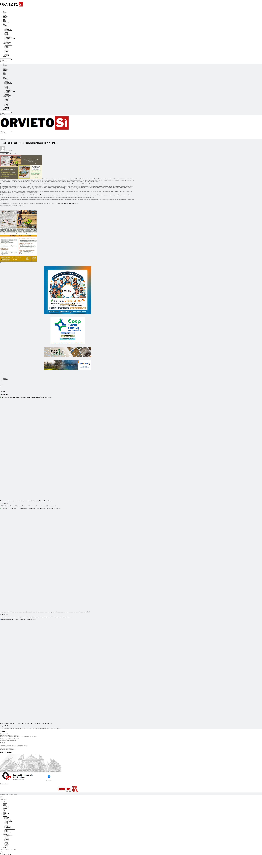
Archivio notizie (12, 153)
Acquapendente (8, 45)
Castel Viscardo (8, 30)
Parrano (7, 39)
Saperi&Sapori (6, 16)
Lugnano (7, 50)
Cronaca (4, 15)
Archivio (4, 56)
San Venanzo (8, 42)
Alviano (6, 46)
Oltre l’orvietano (6, 43)
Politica (4, 20)
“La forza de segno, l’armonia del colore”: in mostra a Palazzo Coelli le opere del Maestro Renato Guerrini (26, 501)
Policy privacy (12, 749)
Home (4, 11)
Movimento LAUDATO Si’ (37, 195)
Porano (7, 41)
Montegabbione (8, 37)
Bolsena (7, 49)
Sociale (4, 21)
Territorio (5, 25)
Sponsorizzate (6, 23)
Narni (6, 51)
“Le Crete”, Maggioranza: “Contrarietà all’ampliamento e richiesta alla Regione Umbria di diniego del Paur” (26, 723)
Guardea (7, 34)
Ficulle (6, 33)
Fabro (6, 32)
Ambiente (5, 12)
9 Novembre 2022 (4, 152)
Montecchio (8, 36)
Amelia (6, 47)
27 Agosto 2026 (4, 503)
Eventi (4, 19)
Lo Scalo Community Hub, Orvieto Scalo (68, 203)
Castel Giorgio (8, 29)
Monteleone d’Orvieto (10, 38)
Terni (6, 52)
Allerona (7, 26)
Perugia (7, 54)
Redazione (9, 150)
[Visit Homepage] (35, 130)
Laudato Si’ (29, 180)
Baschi (6, 28)
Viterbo (7, 55)
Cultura (4, 13)
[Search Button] (11, 59)
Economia (5, 17)
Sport (4, 24)
